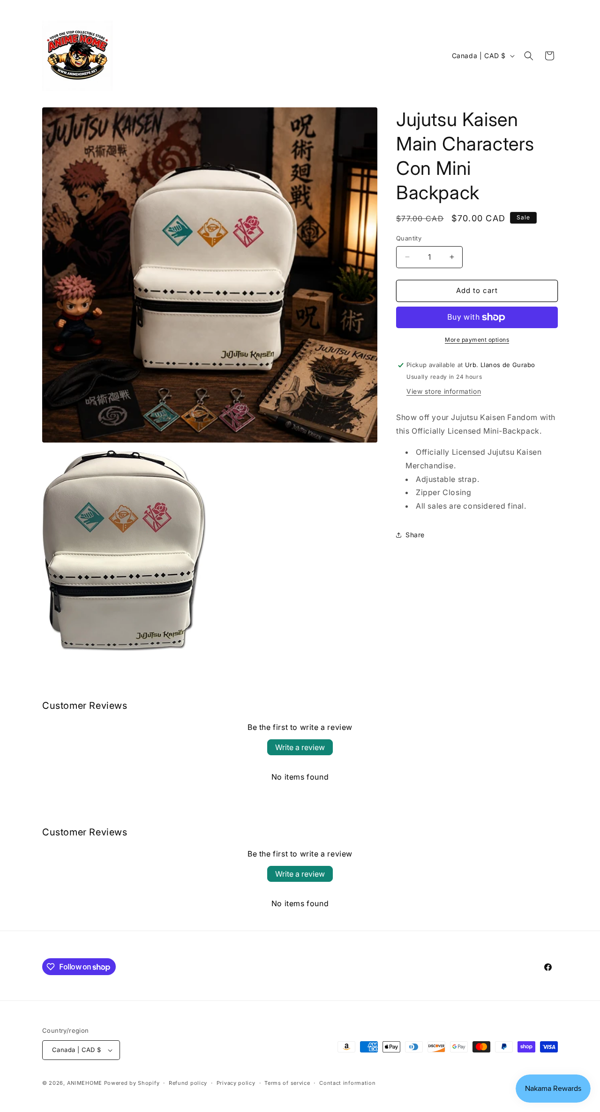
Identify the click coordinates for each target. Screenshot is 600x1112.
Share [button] (415, 535)
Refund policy (188, 1083)
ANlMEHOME (84, 1083)
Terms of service (287, 1083)
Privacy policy (236, 1083)
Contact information (347, 1083)
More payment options (477, 339)
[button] (528, 55)
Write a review (300, 747)
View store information (443, 391)
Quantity (408, 238)
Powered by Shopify (132, 1083)
